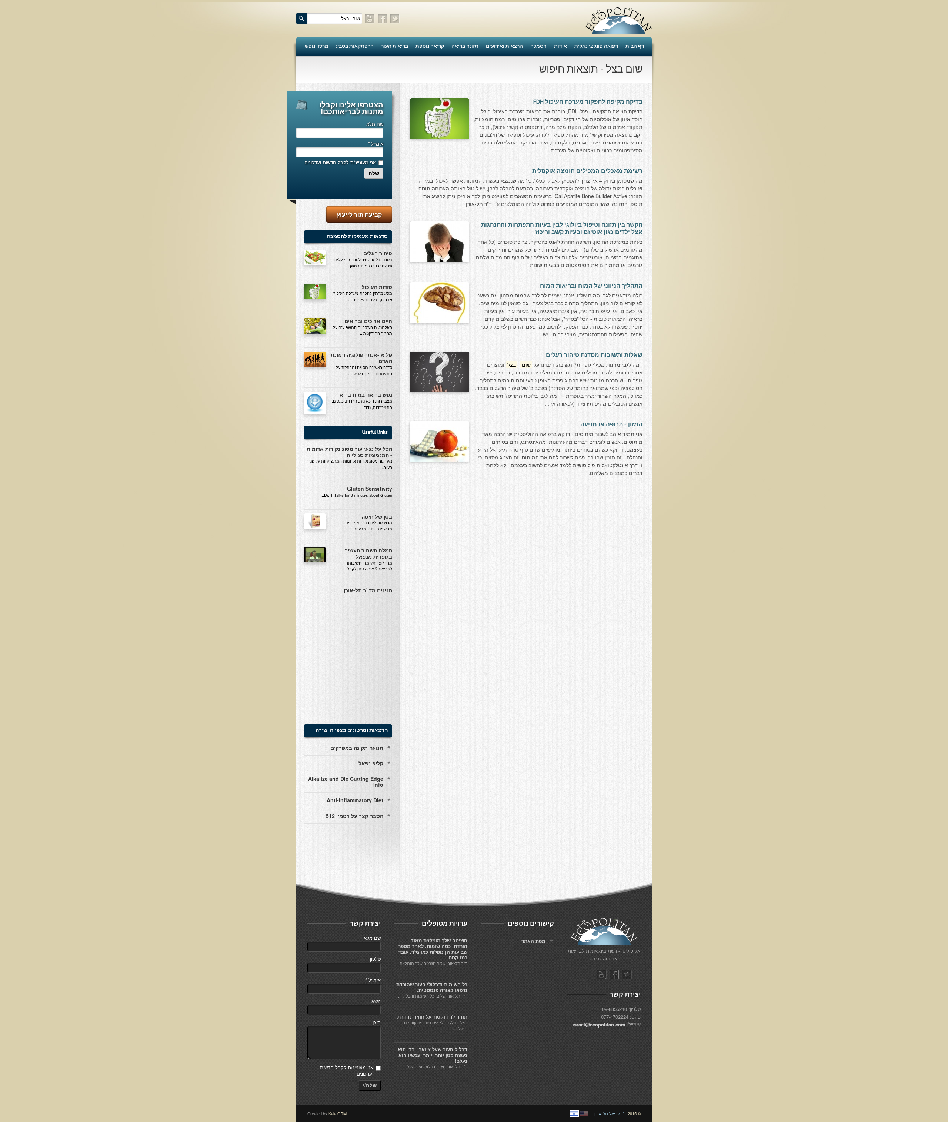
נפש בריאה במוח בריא (366, 394)
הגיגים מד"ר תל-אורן (368, 590)
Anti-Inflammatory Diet (355, 800)
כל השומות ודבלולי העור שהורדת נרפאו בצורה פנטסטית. (431, 987)
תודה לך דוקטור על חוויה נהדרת (432, 1016)
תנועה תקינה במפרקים (356, 747)
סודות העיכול (377, 286)
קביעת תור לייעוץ (359, 214)
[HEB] (574, 1113)
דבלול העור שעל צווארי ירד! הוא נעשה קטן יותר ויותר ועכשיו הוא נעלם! (432, 1055)
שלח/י (370, 1085)
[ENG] (584, 1113)
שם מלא (374, 123)
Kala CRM (337, 1113)
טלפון (375, 958)
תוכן (377, 1022)
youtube (369, 19)
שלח (373, 173)
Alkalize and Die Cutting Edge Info (345, 782)
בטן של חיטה (376, 516)
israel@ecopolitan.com (599, 1024)
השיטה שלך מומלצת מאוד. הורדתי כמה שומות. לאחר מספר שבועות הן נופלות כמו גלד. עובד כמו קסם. (432, 949)
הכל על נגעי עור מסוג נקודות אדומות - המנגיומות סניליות (349, 452)
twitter (395, 19)
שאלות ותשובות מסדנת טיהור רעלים (594, 355)
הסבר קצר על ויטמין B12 (354, 815)
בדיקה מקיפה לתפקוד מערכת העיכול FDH (587, 102)
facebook (382, 19)
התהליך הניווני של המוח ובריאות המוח (591, 286)
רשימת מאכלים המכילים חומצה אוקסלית (587, 171)
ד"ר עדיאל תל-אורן (610, 1113)
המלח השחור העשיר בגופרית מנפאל (368, 553)
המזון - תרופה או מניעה (611, 424)
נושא (376, 1001)
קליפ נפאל (370, 763)
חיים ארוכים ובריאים (368, 320)
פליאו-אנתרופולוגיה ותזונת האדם (361, 357)
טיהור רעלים (377, 253)
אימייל (375, 143)
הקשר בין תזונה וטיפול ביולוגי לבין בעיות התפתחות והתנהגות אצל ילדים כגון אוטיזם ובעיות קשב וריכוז (561, 228)
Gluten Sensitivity (369, 488)
